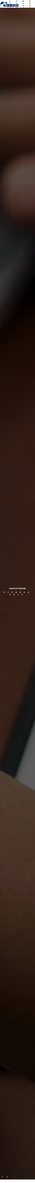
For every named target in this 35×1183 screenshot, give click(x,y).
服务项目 (23, 4)
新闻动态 (30, 4)
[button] (3, 1176)
